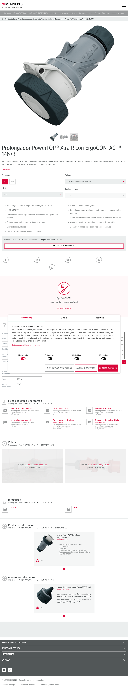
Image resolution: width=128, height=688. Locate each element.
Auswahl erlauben (85, 368)
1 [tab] (64, 569)
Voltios (68, 175)
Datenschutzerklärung (21, 345)
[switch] (50, 358)
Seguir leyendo (64, 308)
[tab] (54, 137)
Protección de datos (28, 685)
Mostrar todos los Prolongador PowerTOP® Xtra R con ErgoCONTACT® (68, 19)
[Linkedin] (10, 670)
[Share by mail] (111, 260)
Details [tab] (64, 318)
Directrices (106, 13)
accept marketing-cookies (35, 465)
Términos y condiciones (49, 685)
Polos (4, 188)
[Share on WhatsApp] (79, 260)
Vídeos (97, 13)
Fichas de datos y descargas (82, 13)
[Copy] (64, 267)
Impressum (37, 345)
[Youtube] (4, 670)
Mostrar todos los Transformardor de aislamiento (23, 19)
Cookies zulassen (108, 368)
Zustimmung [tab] (26, 318)
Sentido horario (71, 189)
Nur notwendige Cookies (59, 368)
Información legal (8, 685)
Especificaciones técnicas (59, 13)
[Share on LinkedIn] (48, 260)
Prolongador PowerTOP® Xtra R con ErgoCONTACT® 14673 (26, 13)
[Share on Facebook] (17, 260)
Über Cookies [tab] (102, 318)
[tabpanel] (64, 76)
